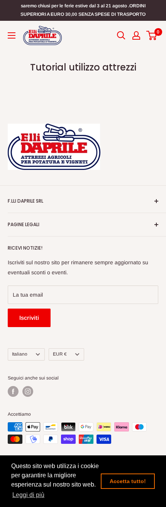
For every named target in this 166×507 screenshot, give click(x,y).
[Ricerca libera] (121, 35)
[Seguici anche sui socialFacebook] (13, 391)
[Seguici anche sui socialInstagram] (27, 391)
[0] (152, 35)
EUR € (60, 354)
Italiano (19, 354)
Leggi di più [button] (28, 495)
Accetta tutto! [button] (128, 481)
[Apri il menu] (11, 35)
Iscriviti (29, 317)
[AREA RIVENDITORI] (136, 35)
